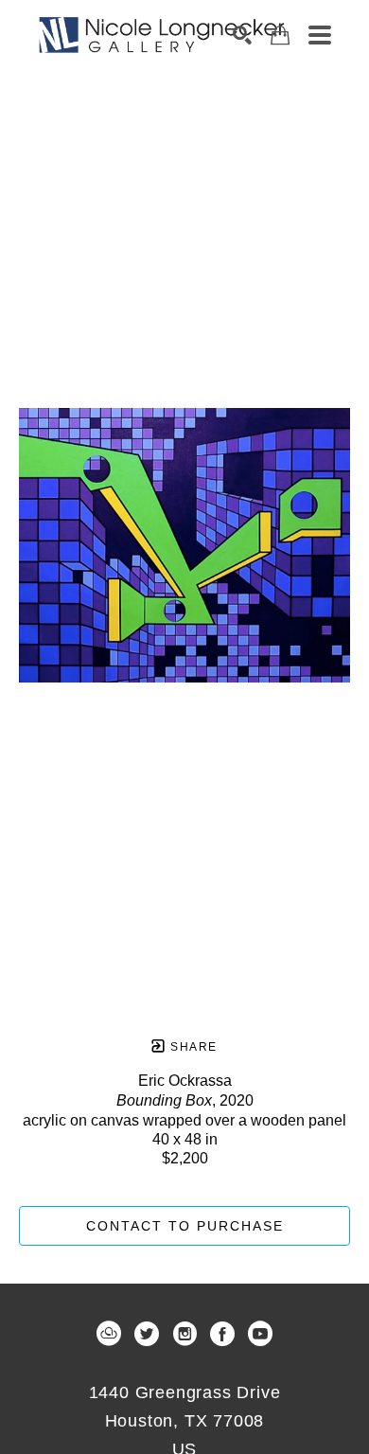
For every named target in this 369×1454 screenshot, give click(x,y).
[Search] (242, 35)
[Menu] (319, 35)
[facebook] (222, 1333)
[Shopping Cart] (280, 35)
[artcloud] (109, 1333)
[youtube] (260, 1333)
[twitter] (146, 1333)
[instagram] (184, 1333)
